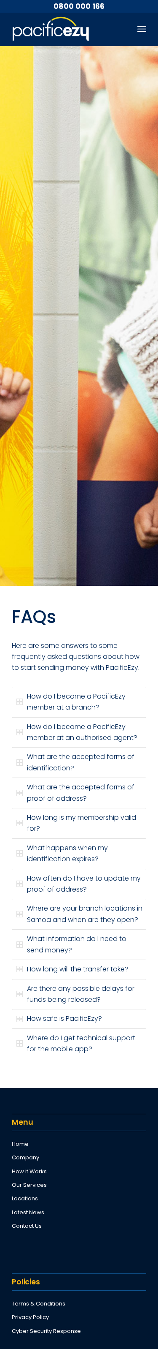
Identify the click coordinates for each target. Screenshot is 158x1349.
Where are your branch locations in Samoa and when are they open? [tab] (84, 913)
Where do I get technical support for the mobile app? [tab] (81, 1043)
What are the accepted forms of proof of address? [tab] (80, 792)
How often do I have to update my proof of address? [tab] (84, 883)
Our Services (29, 1185)
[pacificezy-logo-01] (65, 29)
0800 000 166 (79, 6)
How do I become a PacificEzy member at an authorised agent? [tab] (82, 732)
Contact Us (27, 1226)
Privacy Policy (30, 1317)
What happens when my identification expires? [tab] (67, 853)
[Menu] (141, 29)
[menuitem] (141, 29)
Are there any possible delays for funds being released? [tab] (80, 994)
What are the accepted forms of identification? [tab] (80, 762)
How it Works (29, 1171)
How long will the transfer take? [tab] (78, 969)
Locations (25, 1198)
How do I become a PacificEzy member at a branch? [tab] (76, 701)
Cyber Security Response (46, 1331)
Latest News (28, 1212)
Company (25, 1157)
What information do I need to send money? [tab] (76, 944)
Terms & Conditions (38, 1304)
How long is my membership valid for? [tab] (81, 823)
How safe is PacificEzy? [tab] (64, 1018)
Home (20, 1144)
